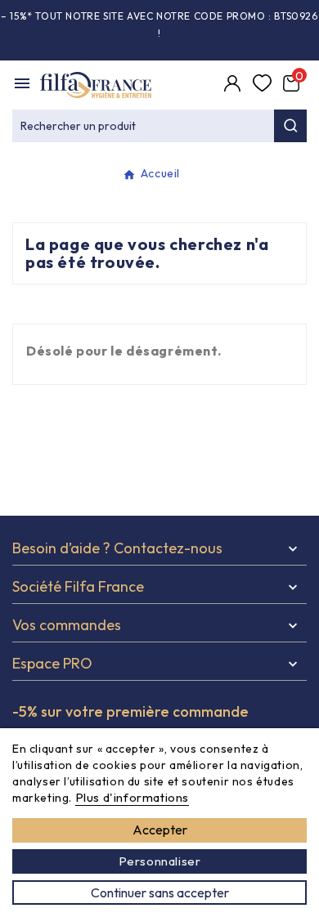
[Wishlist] (263, 85)
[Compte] (234, 85)
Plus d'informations (132, 797)
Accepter (160, 829)
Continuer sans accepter (160, 892)
